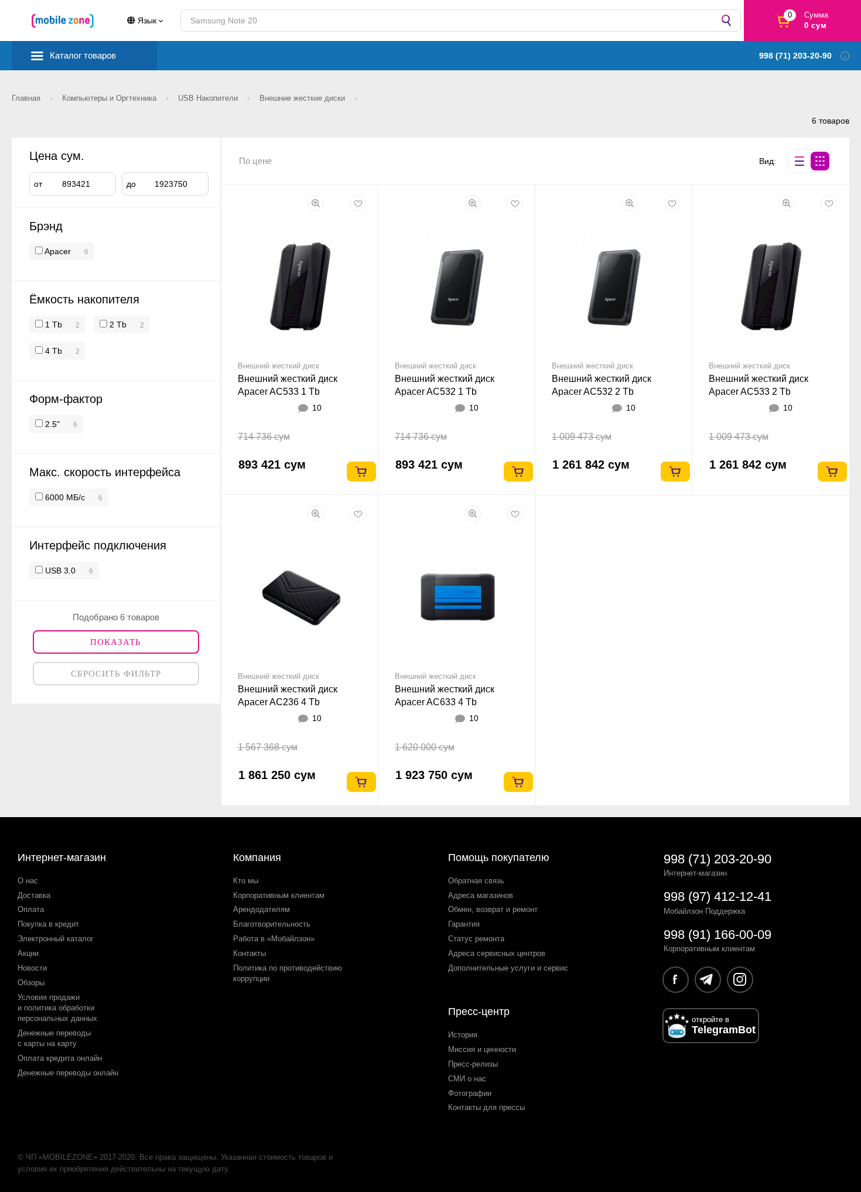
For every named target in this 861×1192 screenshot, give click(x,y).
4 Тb (52, 351)
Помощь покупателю (498, 857)
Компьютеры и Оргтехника (110, 98)
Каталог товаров (83, 55)
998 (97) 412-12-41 (717, 896)
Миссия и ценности (482, 1049)
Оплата (31, 909)
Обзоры (31, 982)
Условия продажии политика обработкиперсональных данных (57, 1008)
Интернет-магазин (62, 857)
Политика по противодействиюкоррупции (287, 973)
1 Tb (52, 324)
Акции (28, 953)
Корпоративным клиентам (278, 895)
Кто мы (245, 880)
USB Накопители (209, 98)
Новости (32, 968)
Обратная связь (476, 880)
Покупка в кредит (48, 924)
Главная (27, 98)
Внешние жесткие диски (303, 98)
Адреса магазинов (480, 895)
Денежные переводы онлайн (68, 1072)
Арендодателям (261, 909)
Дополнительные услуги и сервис (508, 968)
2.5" (51, 424)
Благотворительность (271, 924)
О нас (28, 880)
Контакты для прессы (486, 1107)
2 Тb (117, 324)
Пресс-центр (479, 1011)
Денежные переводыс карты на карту (54, 1038)
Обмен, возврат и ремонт (493, 909)
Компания (257, 857)
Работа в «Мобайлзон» (274, 938)
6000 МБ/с (64, 497)
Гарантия (464, 924)
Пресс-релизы (473, 1064)
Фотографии (469, 1093)
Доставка (34, 895)
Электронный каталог (56, 938)
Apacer (58, 251)
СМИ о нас (467, 1078)
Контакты (249, 953)
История (462, 1034)
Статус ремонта (476, 938)
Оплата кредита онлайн (60, 1058)
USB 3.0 (59, 570)
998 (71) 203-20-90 (717, 859)
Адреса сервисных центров (496, 953)
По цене (255, 161)
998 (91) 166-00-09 (717, 934)
